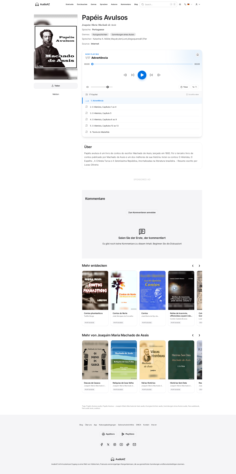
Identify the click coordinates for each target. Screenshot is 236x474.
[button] (188, 4)
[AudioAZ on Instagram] (115, 444)
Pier (145, 38)
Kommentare (126, 4)
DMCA (138, 425)
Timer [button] (185, 87)
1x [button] (193, 87)
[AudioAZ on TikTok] (128, 444)
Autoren (114, 4)
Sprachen (103, 4)
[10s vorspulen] (151, 75)
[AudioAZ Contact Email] (134, 444)
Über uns (88, 425)
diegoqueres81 (135, 38)
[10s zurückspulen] (132, 75)
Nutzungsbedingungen (107, 425)
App (95, 425)
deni (120, 38)
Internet (95, 43)
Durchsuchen (82, 4)
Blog (136, 4)
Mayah (114, 38)
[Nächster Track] (159, 75)
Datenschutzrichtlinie (126, 425)
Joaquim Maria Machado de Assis (99, 24)
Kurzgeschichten (100, 34)
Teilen (57, 86)
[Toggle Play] (142, 75)
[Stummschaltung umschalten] (87, 87)
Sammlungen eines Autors (123, 34)
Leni (125, 38)
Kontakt (146, 425)
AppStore (110, 434)
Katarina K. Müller (101, 38)
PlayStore (130, 434)
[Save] (197, 55)
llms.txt (154, 425)
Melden (56, 94)
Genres (93, 4)
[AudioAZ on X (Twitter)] (108, 444)
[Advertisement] (142, 179)
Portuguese (98, 29)
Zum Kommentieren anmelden (142, 212)
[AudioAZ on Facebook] (101, 444)
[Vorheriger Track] (125, 75)
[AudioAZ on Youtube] (121, 444)
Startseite (69, 4)
